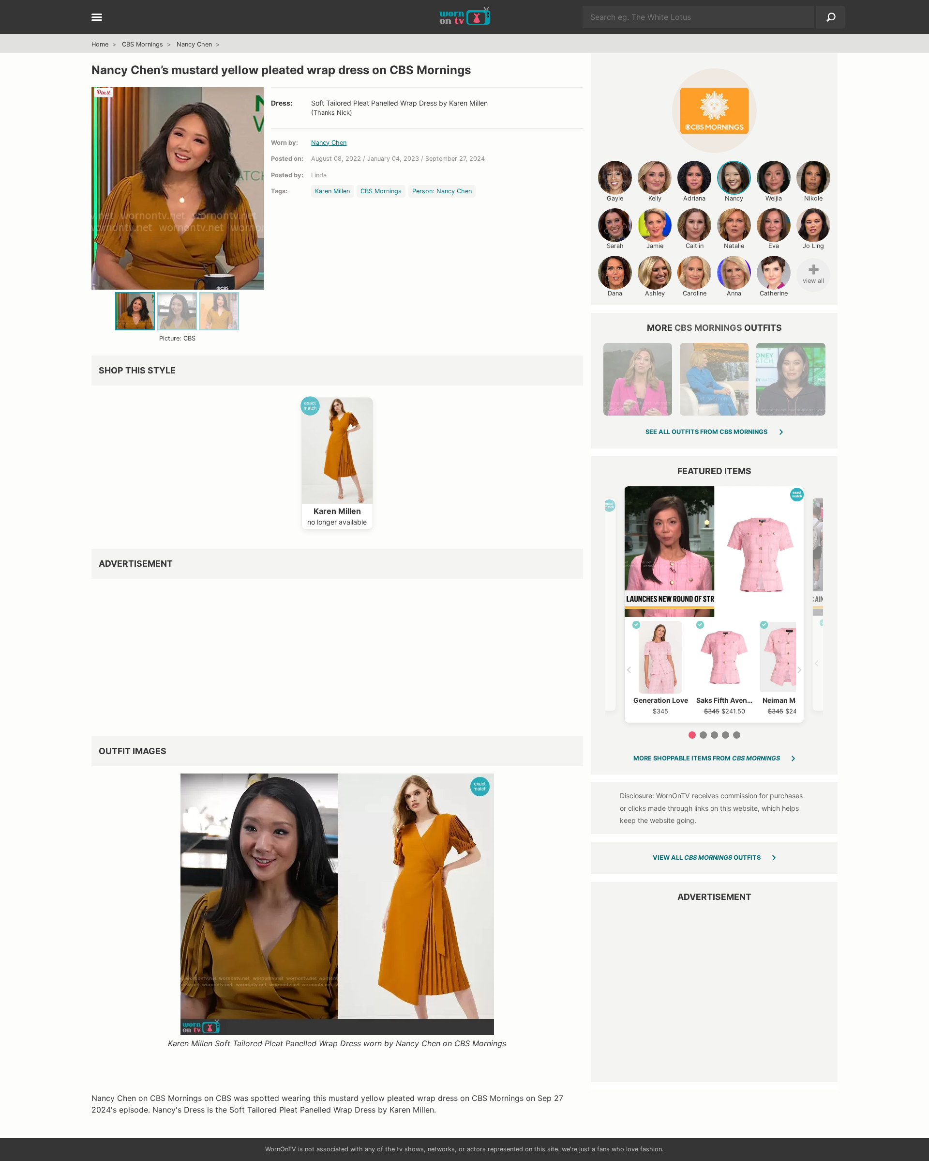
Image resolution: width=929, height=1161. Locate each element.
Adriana (694, 198)
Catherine (774, 293)
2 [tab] (703, 735)
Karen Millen (332, 191)
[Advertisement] (337, 654)
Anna (734, 293)
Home (99, 44)
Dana (615, 293)
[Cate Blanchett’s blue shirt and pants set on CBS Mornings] (714, 379)
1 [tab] (692, 735)
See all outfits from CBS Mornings (706, 431)
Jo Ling (813, 245)
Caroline (694, 293)
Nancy (734, 198)
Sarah (615, 245)
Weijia (773, 198)
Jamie (654, 245)
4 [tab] (725, 735)
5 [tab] (736, 735)
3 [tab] (714, 735)
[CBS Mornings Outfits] (714, 110)
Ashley (655, 293)
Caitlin (695, 245)
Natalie (734, 245)
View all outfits (707, 857)
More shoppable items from (706, 758)
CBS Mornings (142, 44)
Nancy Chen (194, 44)
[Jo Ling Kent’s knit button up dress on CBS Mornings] (790, 379)
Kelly (654, 198)
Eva (773, 245)
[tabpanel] (714, 604)
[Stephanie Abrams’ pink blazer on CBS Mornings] (637, 379)
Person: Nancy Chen (442, 191)
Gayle (615, 198)
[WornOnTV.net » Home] (464, 17)
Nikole (813, 198)
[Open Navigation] (97, 18)
